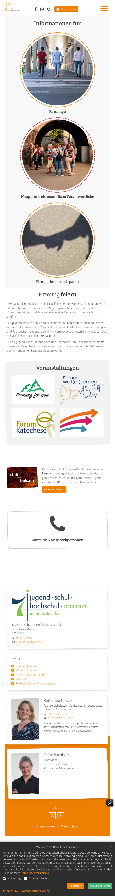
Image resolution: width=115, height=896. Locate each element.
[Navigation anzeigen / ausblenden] (104, 8)
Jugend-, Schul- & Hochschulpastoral (36, 624)
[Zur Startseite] (12, 6)
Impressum (10, 891)
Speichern (75, 886)
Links (15, 659)
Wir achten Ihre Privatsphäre (57, 847)
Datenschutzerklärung (35, 873)
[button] (52, 815)
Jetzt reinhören (54, 489)
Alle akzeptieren (100, 886)
